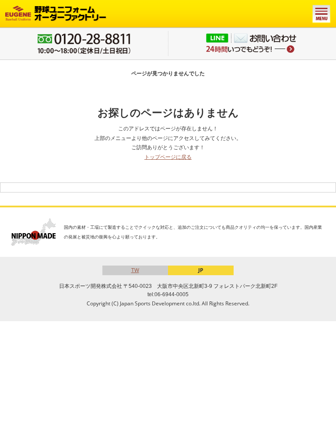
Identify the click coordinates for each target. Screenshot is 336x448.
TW (135, 270)
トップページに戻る (168, 157)
